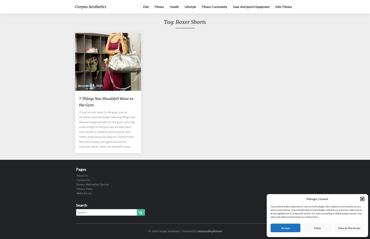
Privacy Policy (85, 188)
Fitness (159, 6)
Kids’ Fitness (283, 6)
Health (174, 6)
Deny (317, 228)
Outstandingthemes (210, 231)
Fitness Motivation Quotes (93, 184)
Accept (285, 228)
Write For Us (84, 193)
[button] (362, 199)
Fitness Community (214, 6)
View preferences (349, 228)
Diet (146, 6)
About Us (82, 175)
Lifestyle (190, 6)
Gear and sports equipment (251, 6)
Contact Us (83, 180)
